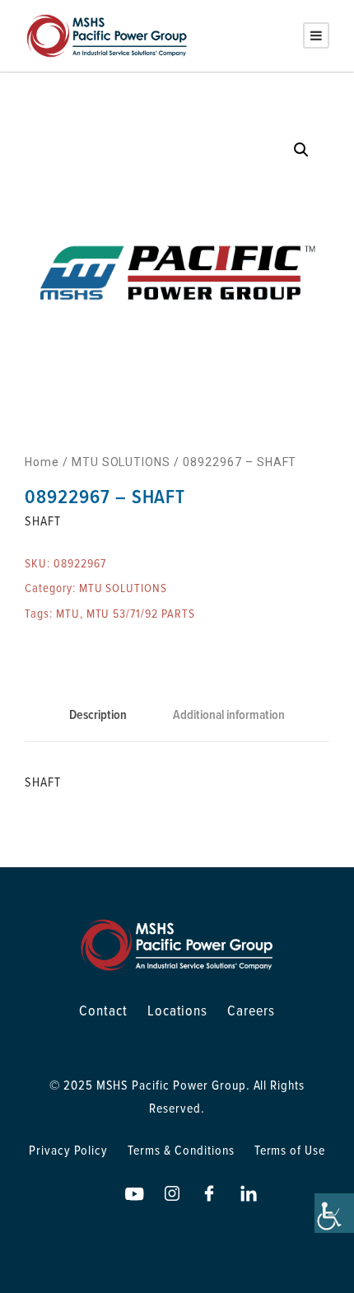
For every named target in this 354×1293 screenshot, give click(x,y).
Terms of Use (290, 1150)
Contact (103, 1010)
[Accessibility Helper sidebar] (334, 1213)
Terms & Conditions (181, 1150)
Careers (251, 1010)
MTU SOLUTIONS (121, 462)
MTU (68, 613)
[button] (301, 150)
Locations (177, 1010)
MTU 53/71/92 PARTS (140, 613)
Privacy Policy (68, 1150)
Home (42, 462)
